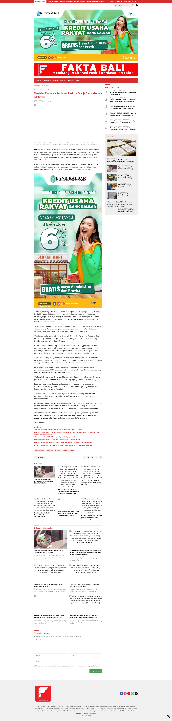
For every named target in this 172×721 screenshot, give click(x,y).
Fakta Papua (78, 706)
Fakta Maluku (121, 708)
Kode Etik (131, 711)
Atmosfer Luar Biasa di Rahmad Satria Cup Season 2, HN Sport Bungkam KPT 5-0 (123, 114)
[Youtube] (128, 693)
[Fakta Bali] (86, 70)
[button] (133, 5)
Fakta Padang (111, 708)
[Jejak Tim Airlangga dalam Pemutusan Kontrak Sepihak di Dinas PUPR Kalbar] (44, 472)
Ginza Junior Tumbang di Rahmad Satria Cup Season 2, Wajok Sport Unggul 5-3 (122, 107)
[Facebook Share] (84, 457)
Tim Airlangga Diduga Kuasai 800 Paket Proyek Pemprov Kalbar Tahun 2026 (127, 177)
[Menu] (35, 5)
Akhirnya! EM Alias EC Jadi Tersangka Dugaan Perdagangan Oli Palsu (56, 437)
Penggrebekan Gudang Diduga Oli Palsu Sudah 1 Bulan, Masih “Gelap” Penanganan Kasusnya (63, 445)
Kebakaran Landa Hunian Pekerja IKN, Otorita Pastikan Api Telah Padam (57, 439)
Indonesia (50, 450)
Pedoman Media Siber (89, 713)
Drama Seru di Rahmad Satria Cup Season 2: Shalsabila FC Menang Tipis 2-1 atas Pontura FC (123, 129)
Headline (37, 90)
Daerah (55, 80)
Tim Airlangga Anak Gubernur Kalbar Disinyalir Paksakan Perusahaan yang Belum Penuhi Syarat (120, 161)
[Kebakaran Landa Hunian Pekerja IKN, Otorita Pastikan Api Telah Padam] (44, 504)
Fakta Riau (104, 711)
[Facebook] (121, 693)
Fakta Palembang (52, 711)
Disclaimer (123, 711)
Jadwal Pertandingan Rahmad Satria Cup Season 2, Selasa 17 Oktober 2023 (122, 121)
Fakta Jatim (122, 706)
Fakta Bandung (102, 706)
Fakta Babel (41, 711)
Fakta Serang (90, 708)
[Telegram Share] (96, 457)
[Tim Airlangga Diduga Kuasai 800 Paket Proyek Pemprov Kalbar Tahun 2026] (112, 177)
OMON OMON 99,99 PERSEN (124, 186)
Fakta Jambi (80, 708)
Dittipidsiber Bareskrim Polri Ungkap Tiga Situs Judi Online (123, 93)
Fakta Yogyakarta (94, 711)
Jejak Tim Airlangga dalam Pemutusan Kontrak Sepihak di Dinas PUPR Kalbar (106, 1)
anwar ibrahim (39, 450)
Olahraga (70, 80)
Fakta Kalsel (49, 708)
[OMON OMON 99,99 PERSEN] (112, 186)
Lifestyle (62, 80)
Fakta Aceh (69, 706)
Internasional (47, 80)
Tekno (77, 80)
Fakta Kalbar (41, 706)
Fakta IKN (61, 706)
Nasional (38, 80)
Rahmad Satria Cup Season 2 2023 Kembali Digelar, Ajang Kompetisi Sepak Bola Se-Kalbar (123, 100)
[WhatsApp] (132, 693)
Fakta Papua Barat (90, 706)
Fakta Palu (73, 711)
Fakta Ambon (83, 711)
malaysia (58, 450)
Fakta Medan (39, 708)
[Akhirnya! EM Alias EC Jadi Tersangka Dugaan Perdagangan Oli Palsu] (91, 472)
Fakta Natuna (114, 711)
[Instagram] (125, 693)
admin (40, 100)
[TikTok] (136, 693)
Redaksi (78, 713)
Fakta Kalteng (58, 708)
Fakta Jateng (112, 706)
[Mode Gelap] (137, 5)
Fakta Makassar (70, 708)
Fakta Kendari (132, 708)
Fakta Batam (131, 706)
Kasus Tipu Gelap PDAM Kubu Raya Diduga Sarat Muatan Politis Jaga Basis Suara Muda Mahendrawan (126, 210)
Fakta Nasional (51, 706)
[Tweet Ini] (88, 457)
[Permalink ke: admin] (35, 101)
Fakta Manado (63, 711)
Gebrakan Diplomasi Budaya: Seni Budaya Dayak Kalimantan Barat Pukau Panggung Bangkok (63, 442)
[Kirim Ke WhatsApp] (100, 457)
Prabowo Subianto (68, 450)
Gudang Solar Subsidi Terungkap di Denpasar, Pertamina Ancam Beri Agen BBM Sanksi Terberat (126, 195)
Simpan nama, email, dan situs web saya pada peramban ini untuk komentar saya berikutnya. (67, 666)
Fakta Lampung (100, 708)
